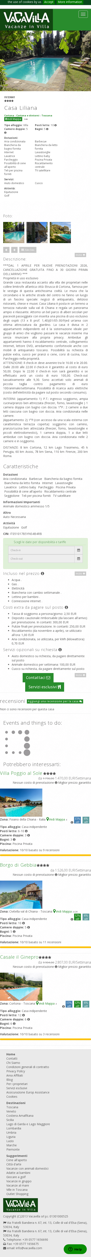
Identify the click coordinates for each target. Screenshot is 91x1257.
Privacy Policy (15, 1071)
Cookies (11, 1097)
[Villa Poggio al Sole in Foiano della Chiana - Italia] (21, 802)
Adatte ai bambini (18, 1173)
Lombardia (13, 1128)
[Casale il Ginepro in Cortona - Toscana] (21, 986)
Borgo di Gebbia (18, 865)
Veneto (11, 1111)
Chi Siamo (13, 1063)
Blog (9, 1080)
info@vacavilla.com (29, 1248)
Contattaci (36, 677)
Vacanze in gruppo (19, 1181)
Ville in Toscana (17, 1190)
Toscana (12, 1107)
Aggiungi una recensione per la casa (53, 701)
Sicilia (10, 1120)
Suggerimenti (16, 1156)
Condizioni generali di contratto (27, 1067)
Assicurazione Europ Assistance (28, 1092)
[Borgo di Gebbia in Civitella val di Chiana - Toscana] (21, 894)
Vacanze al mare (17, 1185)
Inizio (79, 255)
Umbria (11, 1132)
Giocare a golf (16, 1177)
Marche (11, 1145)
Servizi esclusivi (43, 686)
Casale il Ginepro (19, 957)
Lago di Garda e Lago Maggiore (28, 1124)
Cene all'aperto (16, 1160)
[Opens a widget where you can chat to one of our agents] (75, 1249)
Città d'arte (13, 1164)
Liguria (10, 1137)
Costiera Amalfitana (19, 1116)
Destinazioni (15, 1103)
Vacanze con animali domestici (27, 1168)
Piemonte (13, 1149)
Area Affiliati (14, 1075)
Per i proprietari (17, 1084)
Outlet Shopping (17, 1194)
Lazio (10, 1141)
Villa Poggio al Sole (21, 773)
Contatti (11, 1058)
